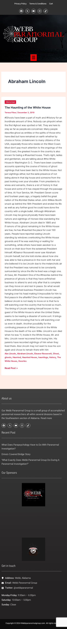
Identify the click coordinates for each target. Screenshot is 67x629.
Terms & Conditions (37, 3)
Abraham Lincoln (25, 353)
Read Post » (11, 368)
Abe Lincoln (10, 353)
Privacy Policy (20, 3)
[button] (33, 57)
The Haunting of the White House (28, 107)
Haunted (17, 357)
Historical (10, 102)
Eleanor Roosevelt (43, 353)
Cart (51, 3)
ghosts (8, 357)
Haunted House (29, 357)
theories (22, 361)
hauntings (43, 357)
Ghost (56, 353)
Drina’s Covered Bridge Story (16, 454)
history (52, 357)
